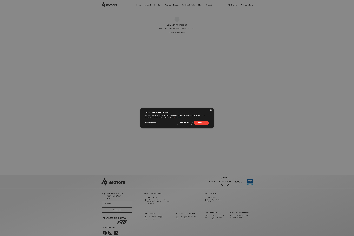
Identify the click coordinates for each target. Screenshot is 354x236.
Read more (177, 118)
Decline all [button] (184, 123)
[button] (151, 123)
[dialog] (177, 118)
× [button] (211, 110)
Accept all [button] (201, 123)
